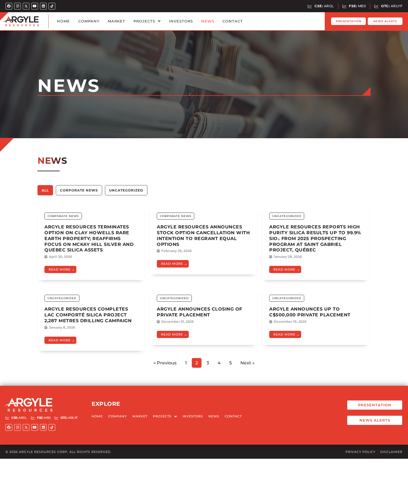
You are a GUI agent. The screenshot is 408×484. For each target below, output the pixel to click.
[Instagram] (17, 6)
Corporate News (79, 190)
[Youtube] (34, 6)
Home (63, 21)
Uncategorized (126, 190)
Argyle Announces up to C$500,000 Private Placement (310, 311)
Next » (247, 362)
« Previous (165, 362)
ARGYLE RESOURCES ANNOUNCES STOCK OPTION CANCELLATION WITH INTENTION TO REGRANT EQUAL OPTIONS (203, 235)
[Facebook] (9, 6)
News (207, 21)
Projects (144, 21)
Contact (233, 21)
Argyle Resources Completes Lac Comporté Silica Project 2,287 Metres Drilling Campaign (88, 314)
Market (116, 21)
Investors (181, 21)
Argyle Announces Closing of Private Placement (199, 311)
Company (88, 21)
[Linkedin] (43, 6)
